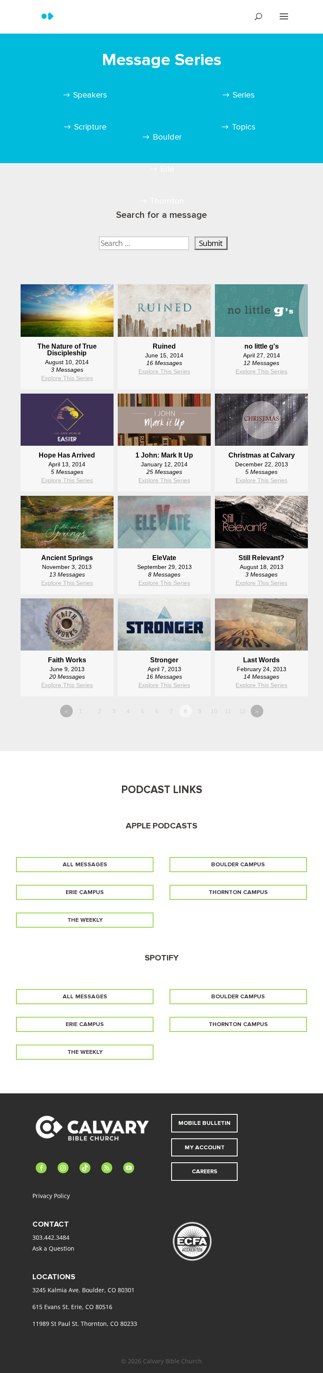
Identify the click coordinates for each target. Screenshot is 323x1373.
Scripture (90, 127)
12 (242, 711)
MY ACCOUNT (205, 1147)
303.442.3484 (50, 1237)
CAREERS (204, 1171)
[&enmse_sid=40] (261, 654)
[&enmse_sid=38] (67, 449)
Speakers (90, 95)
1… (83, 711)
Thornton (167, 201)
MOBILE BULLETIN (204, 1123)
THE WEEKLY (85, 919)
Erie (167, 169)
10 (214, 711)
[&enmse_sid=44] (164, 552)
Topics (244, 127)
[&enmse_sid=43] (261, 552)
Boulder (167, 137)
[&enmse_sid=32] (67, 340)
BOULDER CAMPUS (238, 864)
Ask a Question (53, 1248)
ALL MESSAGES (85, 864)
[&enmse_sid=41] (164, 654)
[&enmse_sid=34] (261, 340)
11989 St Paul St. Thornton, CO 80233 (84, 1324)
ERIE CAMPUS (85, 892)
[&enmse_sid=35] (164, 449)
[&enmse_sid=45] (67, 552)
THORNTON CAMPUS (238, 892)
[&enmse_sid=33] (164, 340)
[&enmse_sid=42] (67, 654)
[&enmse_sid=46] (261, 449)
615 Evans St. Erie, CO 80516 (72, 1307)
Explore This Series (67, 378)
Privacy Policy (51, 1196)
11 (228, 711)
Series (244, 95)
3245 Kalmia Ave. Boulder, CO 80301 (83, 1290)
